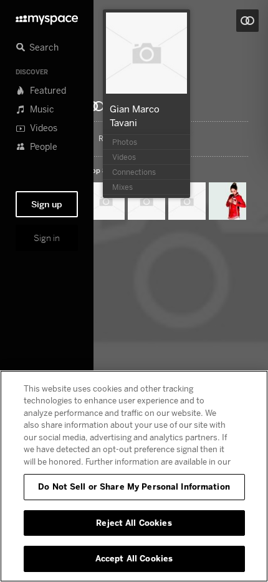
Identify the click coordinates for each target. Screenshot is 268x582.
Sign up (46, 204)
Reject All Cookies (133, 522)
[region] (134, 476)
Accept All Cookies (134, 558)
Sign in (47, 238)
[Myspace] (47, 16)
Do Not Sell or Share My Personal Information (134, 486)
